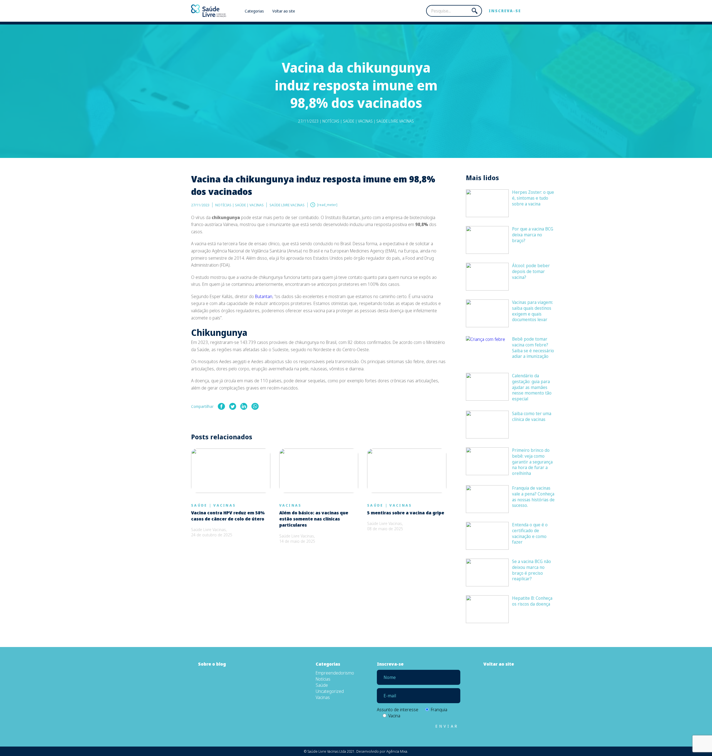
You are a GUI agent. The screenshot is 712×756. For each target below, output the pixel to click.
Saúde (199, 505)
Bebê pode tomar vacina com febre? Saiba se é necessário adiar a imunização (533, 347)
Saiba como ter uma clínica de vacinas (531, 416)
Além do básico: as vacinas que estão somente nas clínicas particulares (313, 519)
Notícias (323, 679)
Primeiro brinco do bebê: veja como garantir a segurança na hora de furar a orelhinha (532, 461)
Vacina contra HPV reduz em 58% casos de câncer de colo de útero (228, 516)
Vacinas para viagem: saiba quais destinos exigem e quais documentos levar (532, 311)
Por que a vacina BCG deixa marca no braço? (532, 235)
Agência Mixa (396, 751)
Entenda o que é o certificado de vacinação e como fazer (530, 533)
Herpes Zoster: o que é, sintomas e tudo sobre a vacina (533, 198)
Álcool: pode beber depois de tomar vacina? (531, 271)
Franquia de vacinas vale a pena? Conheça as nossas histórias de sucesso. (533, 496)
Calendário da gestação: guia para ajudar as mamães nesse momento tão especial (532, 387)
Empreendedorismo (335, 673)
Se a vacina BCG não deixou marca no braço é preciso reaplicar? (531, 570)
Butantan (263, 296)
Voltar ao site (283, 11)
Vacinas (224, 505)
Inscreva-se (505, 10)
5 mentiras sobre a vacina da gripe (405, 513)
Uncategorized (330, 691)
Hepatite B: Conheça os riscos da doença (532, 601)
